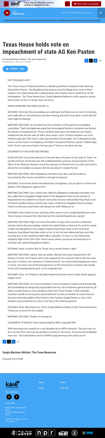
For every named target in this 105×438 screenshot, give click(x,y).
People (41, 388)
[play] (7, 12)
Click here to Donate (87, 4)
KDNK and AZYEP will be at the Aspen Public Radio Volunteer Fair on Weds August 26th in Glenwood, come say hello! (52, 21)
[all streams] (101, 13)
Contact (63, 382)
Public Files (64, 388)
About (41, 382)
